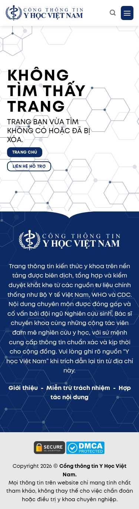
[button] (113, 13)
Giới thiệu (23, 388)
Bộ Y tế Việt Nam (64, 294)
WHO (99, 294)
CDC (123, 294)
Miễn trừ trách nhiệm (78, 388)
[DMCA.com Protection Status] (85, 447)
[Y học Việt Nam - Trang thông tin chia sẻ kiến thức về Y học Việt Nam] (55, 13)
